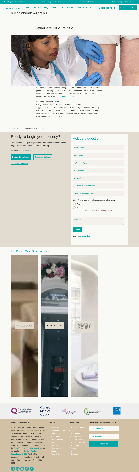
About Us (54, 427)
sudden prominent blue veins (52, 113)
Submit (77, 230)
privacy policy (84, 236)
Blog (19, 128)
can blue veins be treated (57, 108)
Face (27, 8)
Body (46, 8)
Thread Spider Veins (56, 105)
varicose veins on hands (83, 113)
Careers (74, 451)
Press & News (56, 454)
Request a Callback (43, 157)
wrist (60, 116)
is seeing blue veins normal (51, 110)
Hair (54, 8)
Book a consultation (127, 8)
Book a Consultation (20, 157)
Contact (80, 8)
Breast (36, 8)
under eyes (69, 113)
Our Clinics (55, 433)
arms (44, 108)
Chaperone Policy (78, 442)
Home (13, 128)
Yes (78, 204)
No (78, 208)
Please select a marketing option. (98, 211)
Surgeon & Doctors (58, 430)
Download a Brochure (19, 163)
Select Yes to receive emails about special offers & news (94, 200)
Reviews (54, 445)
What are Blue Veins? (54, 28)
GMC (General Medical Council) (26, 448)
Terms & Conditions (78, 439)
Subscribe (103, 444)
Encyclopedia (56, 448)
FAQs (53, 442)
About (88, 8)
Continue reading (67, 97)
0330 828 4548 (108, 8)
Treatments (55, 436)
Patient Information (58, 439)
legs (64, 110)
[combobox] (98, 185)
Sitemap (74, 454)
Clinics (70, 8)
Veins (80, 105)
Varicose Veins (71, 105)
